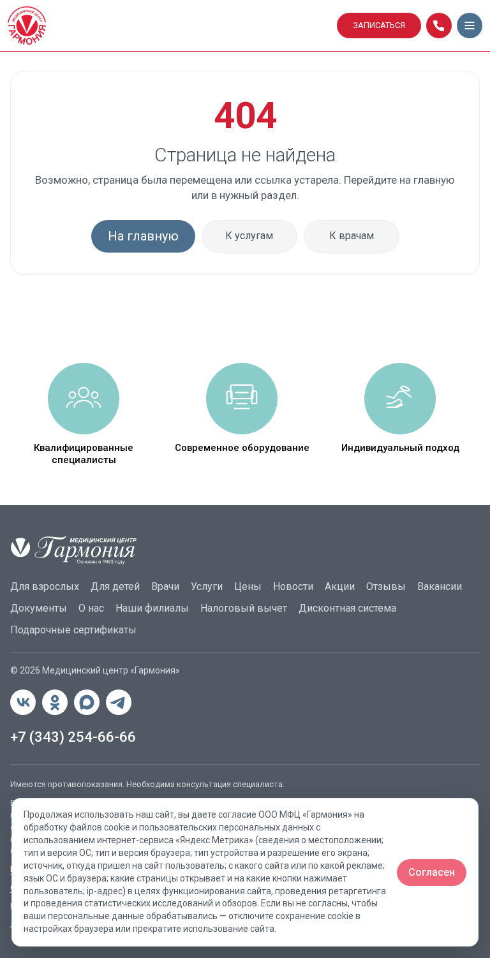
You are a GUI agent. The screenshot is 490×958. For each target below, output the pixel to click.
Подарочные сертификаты (73, 630)
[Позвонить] (439, 25)
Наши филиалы (152, 608)
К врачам (351, 236)
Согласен (431, 872)
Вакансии (439, 586)
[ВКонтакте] (23, 702)
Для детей (115, 586)
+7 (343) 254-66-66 (73, 737)
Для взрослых (44, 586)
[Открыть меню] (469, 25)
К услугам (249, 236)
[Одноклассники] (55, 702)
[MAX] (87, 702)
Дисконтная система (347, 608)
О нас (91, 608)
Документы (38, 608)
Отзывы (386, 586)
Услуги (207, 586)
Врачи (165, 586)
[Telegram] (118, 702)
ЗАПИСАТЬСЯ (379, 25)
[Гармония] (168, 25)
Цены (248, 586)
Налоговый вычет (243, 608)
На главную (143, 236)
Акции (340, 586)
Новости (293, 586)
